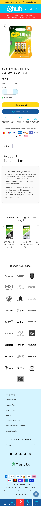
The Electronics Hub (19, 484)
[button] (31, 9)
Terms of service (10, 491)
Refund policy (18, 487)
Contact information (32, 491)
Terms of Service (11, 410)
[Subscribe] (32, 445)
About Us (8, 415)
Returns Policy (10, 400)
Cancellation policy (21, 494)
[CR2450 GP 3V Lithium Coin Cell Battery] (9, 232)
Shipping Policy (10, 405)
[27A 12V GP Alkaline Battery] (26, 232)
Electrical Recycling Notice (15, 426)
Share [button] (8, 146)
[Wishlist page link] (26, 9)
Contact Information (12, 421)
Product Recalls (11, 431)
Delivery (20, 491)
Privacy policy (30, 487)
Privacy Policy (10, 395)
